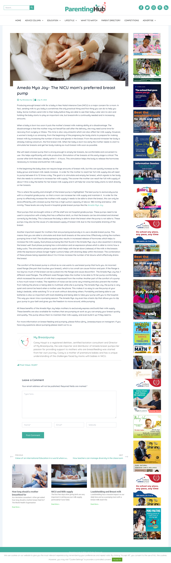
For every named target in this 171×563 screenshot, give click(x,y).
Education (52, 20)
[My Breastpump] (25, 342)
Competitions (131, 20)
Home (18, 20)
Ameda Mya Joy (95, 205)
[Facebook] (141, 7)
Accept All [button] (117, 559)
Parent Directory (110, 20)
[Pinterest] (159, 7)
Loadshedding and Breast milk (106, 491)
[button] (42, 20)
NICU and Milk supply (62, 491)
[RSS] (166, 7)
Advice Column (33, 20)
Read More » (16, 507)
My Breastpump (44, 337)
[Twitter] (147, 7)
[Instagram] (153, 7)
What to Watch (89, 20)
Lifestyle (69, 20)
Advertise (148, 20)
